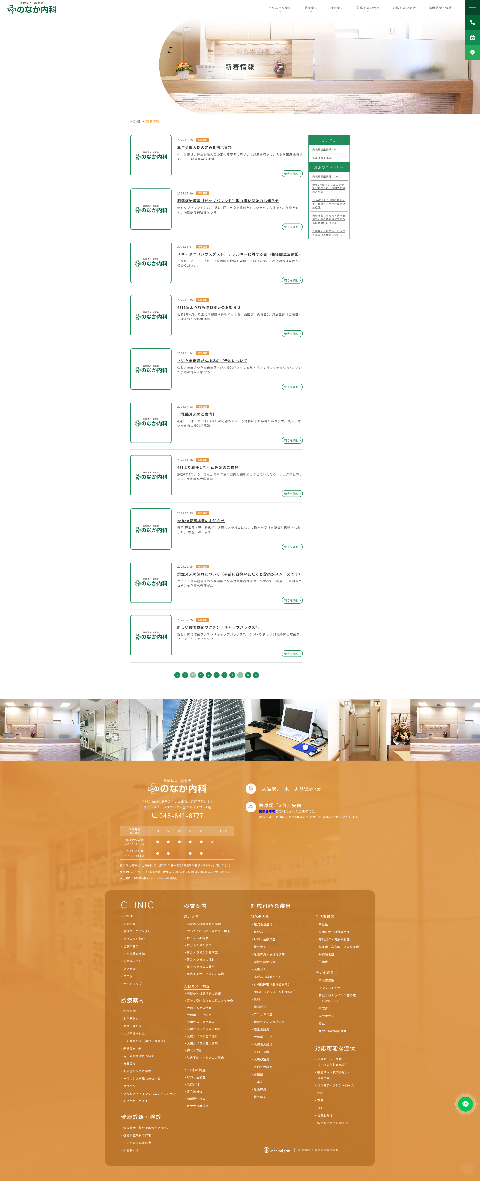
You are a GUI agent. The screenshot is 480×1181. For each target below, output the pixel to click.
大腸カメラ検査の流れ (202, 1036)
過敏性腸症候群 (265, 962)
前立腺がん (326, 1016)
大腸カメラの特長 (199, 1008)
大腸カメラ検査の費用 (202, 1043)
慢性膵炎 (260, 1097)
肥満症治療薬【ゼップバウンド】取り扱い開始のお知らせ (228, 200)
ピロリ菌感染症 (265, 939)
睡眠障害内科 (132, 1048)
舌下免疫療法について (138, 1056)
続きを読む (293, 173)
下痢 (320, 1100)
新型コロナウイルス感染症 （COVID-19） (337, 998)
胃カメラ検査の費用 (201, 967)
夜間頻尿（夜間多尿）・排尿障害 (333, 1075)
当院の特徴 (131, 946)
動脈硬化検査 (196, 1099)
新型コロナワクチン (137, 1101)
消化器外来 (131, 1018)
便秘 (257, 999)
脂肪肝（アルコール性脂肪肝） (275, 992)
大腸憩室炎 (261, 1059)
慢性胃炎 (260, 947)
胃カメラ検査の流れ (201, 959)
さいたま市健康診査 (137, 1143)
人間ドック (131, 1150)
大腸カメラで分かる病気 (204, 1029)
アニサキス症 (263, 1014)
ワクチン (129, 1086)
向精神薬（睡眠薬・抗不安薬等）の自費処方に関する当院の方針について (328, 219)
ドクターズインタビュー (140, 931)
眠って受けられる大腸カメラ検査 (210, 1000)
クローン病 (261, 1052)
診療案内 (129, 1011)
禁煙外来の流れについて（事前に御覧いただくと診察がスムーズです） (239, 574)
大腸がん (260, 969)
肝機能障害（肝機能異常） (273, 984)
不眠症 (323, 1008)
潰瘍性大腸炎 (263, 1044)
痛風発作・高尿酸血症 (334, 939)
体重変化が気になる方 (332, 1123)
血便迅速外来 (132, 1026)
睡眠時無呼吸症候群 (333, 1031)
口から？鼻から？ (199, 945)
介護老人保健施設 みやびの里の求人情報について (328, 232)
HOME (135, 121)
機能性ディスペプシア (269, 1022)
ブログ (128, 976)
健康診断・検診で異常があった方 (146, 1128)
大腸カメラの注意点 (201, 1022)
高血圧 (323, 924)
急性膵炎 (260, 1089)
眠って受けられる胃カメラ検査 (208, 931)
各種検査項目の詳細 (137, 1135)
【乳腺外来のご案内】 (196, 414)
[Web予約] (472, 37)
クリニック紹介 (134, 939)
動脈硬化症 (326, 954)
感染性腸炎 (261, 1029)
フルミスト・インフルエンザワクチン (149, 1093)
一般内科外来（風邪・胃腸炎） (145, 1041)
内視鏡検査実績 (322, 149)
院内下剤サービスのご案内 (205, 974)
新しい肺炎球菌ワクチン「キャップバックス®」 (219, 627)
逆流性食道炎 (263, 924)
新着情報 (202, 140)
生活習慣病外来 (134, 1033)
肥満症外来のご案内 (137, 1071)
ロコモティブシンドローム (335, 1085)
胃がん (258, 932)
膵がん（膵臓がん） (268, 977)
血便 (320, 1108)
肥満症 (323, 962)
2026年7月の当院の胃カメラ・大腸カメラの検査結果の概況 (328, 203)
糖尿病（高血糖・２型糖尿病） (340, 947)
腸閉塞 (258, 1074)
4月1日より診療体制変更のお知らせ (209, 307)
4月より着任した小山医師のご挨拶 (207, 467)
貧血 (322, 1023)
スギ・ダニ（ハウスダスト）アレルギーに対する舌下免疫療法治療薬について (245, 254)
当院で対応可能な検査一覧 (141, 1078)
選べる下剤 (194, 1050)
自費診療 (129, 1063)
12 (248, 675)
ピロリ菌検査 (196, 1077)
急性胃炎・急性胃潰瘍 (269, 954)
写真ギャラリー (134, 961)
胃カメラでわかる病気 (202, 952)
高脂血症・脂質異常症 (334, 932)
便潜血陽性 (325, 1115)
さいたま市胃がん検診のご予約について (212, 360)
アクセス (129, 969)
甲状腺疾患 (326, 980)
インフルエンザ (329, 988)
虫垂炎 (258, 1082)
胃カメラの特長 (198, 938)
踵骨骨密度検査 (198, 1106)
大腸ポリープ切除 (199, 1015)
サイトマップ (132, 984)
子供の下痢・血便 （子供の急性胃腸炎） (332, 1062)
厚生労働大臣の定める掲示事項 (204, 147)
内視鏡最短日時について (327, 176)
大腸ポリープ (263, 1037)
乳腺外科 (193, 1084)
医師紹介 (129, 924)
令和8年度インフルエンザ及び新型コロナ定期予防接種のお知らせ (328, 188)
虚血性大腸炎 (263, 1067)
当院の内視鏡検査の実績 (204, 924)
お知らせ (205, 865)
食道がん (260, 1007)
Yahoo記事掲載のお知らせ (201, 520)
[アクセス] (472, 52)
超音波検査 (194, 1091)
